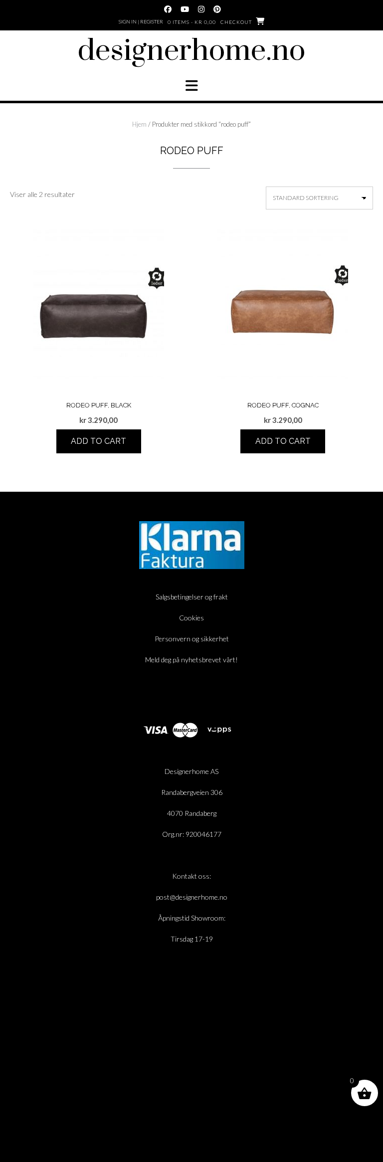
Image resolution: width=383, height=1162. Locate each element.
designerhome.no (191, 51)
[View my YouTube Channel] (185, 9)
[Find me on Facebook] (168, 9)
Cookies (191, 617)
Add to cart (98, 441)
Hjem (139, 124)
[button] (191, 86)
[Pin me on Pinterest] (217, 9)
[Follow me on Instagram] (201, 9)
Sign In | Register (141, 21)
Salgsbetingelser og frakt (192, 596)
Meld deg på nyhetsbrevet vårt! (191, 659)
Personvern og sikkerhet (192, 638)
